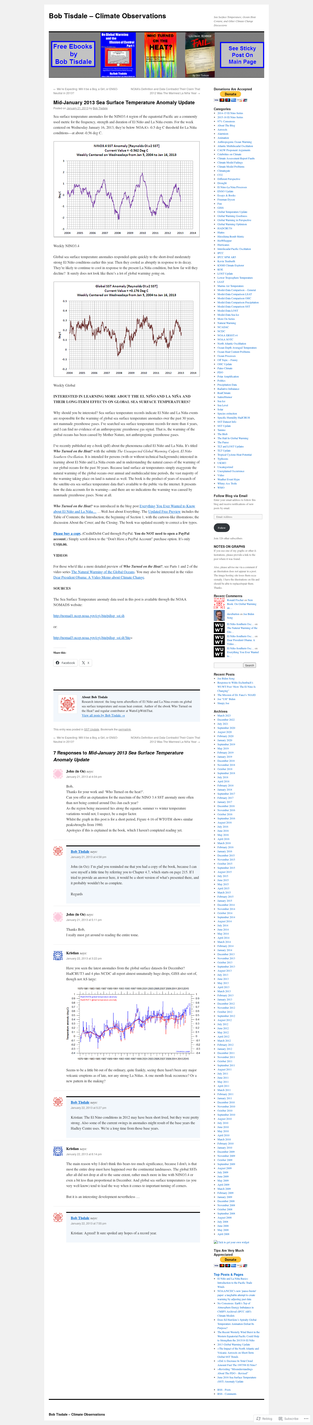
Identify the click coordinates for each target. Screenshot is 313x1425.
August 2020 (224, 732)
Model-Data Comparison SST (233, 306)
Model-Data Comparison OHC (234, 298)
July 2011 (222, 1073)
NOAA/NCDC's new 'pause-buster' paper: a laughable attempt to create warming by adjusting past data (236, 1295)
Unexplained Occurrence (230, 471)
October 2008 (224, 1209)
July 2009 (222, 1172)
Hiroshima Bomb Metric (230, 236)
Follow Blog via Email (230, 495)
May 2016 (223, 835)
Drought (222, 183)
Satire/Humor (224, 397)
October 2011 (224, 1061)
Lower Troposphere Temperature (235, 277)
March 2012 (224, 1040)
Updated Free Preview (164, 511)
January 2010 (224, 1147)
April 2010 (223, 1135)
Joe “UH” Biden (226, 699)
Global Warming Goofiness (232, 216)
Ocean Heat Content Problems (233, 351)
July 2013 (222, 974)
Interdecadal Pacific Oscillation (234, 249)
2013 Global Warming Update (233, 1344)
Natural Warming (226, 323)
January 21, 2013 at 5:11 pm (84, 920)
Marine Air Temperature (230, 286)
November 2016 (226, 810)
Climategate (223, 170)
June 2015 (223, 880)
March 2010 (224, 1139)
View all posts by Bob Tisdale (103, 715)
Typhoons (222, 458)
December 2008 (226, 1201)
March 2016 (224, 843)
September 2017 (226, 793)
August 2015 (224, 872)
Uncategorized (225, 467)
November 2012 (226, 1007)
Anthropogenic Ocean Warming (234, 142)
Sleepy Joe (223, 703)
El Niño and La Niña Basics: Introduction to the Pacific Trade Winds (234, 1283)
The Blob (222, 434)
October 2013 (224, 962)
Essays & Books (226, 195)
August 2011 (224, 1069)
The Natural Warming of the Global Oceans (103, 571)
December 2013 (226, 954)
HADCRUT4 (224, 228)
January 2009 (224, 1197)
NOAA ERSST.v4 (227, 335)
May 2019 (223, 748)
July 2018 (222, 777)
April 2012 (223, 1036)
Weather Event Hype (228, 479)
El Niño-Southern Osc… (240, 624)
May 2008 (223, 1230)
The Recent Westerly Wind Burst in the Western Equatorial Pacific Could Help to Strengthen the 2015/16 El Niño (238, 1336)
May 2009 (223, 1180)
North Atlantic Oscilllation (231, 343)
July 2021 (222, 723)
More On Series (226, 319)
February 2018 (225, 785)
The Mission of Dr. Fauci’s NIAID (236, 695)
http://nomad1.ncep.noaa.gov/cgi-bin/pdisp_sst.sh (88, 615)
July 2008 (222, 1221)
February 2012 (225, 1044)
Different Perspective (228, 179)
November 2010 (226, 1106)
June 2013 (223, 979)
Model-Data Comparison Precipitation (238, 302)
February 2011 (225, 1094)
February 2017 (225, 797)
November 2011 (226, 1057)
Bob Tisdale (100, 108)
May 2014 (223, 933)
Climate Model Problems (230, 166)
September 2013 (226, 966)
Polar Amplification (228, 376)
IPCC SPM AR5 (226, 257)
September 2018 (226, 773)
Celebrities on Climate (229, 154)
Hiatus (221, 232)
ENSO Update (225, 191)
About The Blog (226, 125)
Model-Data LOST (227, 310)
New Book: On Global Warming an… (241, 604)
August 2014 (224, 921)
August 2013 (224, 970)
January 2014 (224, 950)
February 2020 (225, 736)
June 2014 (223, 929)
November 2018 (226, 765)
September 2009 (226, 1164)
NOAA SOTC (225, 339)
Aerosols (222, 129)
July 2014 (222, 925)
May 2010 (223, 1131)
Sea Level (222, 405)
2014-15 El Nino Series (230, 113)
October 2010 (224, 1110)
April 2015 (223, 888)
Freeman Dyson (226, 199)
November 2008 (226, 1205)
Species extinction (227, 413)
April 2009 (223, 1184)
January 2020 (224, 740)
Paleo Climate (224, 368)
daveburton (233, 614)
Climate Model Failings (230, 162)
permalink (124, 729)
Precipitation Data (227, 384)
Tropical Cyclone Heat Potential (234, 454)
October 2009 (224, 1160)
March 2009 (224, 1188)
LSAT (220, 281)
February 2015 (225, 896)
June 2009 (223, 1176)
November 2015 (226, 859)
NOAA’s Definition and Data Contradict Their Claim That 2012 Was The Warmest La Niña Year (165, 91)
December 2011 (226, 1053)
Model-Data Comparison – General (236, 290)
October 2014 (224, 913)
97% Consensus (226, 121)
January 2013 (224, 999)
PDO (220, 372)
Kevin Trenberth (226, 261)
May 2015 (223, 884)
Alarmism (222, 133)
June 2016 (223, 830)
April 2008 (223, 1234)
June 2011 (223, 1077)
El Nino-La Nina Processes (232, 187)
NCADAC (223, 327)
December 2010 (226, 1102)
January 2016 (224, 851)
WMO (221, 487)
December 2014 (226, 904)
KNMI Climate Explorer (230, 265)
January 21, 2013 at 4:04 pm (84, 776)
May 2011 (223, 1081)
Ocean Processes (226, 356)
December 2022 (226, 719)
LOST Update (225, 273)
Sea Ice (221, 401)
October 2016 (224, 814)
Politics (221, 380)
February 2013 (225, 995)
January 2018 (224, 789)
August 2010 (224, 1118)
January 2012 (224, 1049)
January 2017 (224, 802)
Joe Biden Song (226, 678)
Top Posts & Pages (228, 1274)
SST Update (91, 729)
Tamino (221, 430)
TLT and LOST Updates (230, 446)
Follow (222, 527)
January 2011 (224, 1098)
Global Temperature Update (232, 212)
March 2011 (224, 1090)
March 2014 (224, 942)
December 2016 (226, 806)
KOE (220, 269)
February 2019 (225, 752)
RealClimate (224, 393)
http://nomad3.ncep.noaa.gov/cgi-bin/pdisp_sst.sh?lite (91, 637)
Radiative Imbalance (228, 388)
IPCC (220, 253)
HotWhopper (224, 240)
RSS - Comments (226, 1394)
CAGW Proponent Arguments (233, 150)
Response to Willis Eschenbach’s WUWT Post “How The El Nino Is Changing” (236, 686)
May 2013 (223, 983)
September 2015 (226, 867)
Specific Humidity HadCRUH (233, 417)
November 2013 (226, 958)
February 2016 (225, 847)
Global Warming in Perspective (234, 220)
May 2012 (223, 1032)
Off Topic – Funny (227, 360)
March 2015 (224, 892)
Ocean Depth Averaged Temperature (237, 347)
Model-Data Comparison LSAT (234, 294)
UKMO (221, 463)
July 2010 (222, 1123)
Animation (223, 137)
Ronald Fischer (235, 600)
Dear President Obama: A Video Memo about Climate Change (98, 577)
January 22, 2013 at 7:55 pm (88, 1223)
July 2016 (222, 826)
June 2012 (223, 1028)
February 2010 (225, 1143)
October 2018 (224, 769)
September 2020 (226, 728)
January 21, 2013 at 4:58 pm (88, 857)
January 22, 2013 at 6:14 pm (84, 1154)
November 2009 (226, 1156)
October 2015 (224, 863)
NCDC (221, 331)
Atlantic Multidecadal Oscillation (235, 146)
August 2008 (224, 1217)
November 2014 (226, 909)
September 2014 (226, 917)
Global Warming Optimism (232, 224)
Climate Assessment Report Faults (236, 158)
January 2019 (224, 756)
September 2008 (226, 1213)
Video (220, 475)
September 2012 (226, 1016)
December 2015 (226, 855)
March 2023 (224, 715)
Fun (219, 203)
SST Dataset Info (226, 421)
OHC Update (224, 364)
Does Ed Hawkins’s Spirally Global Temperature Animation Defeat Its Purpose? (236, 1324)
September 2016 (226, 818)
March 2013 (224, 991)
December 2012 (226, 1003)
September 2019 (226, 744)
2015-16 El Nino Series (230, 117)
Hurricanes (223, 244)
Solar (220, 409)
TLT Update (224, 450)
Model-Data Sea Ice (228, 314)
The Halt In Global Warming (232, 438)
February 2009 (225, 1193)
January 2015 (224, 900)
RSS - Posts (224, 1389)
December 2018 (226, 760)
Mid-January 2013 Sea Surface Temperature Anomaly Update (124, 102)
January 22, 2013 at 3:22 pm (84, 958)
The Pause (223, 442)
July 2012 (222, 1024)
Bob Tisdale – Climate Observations (107, 15)
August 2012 (224, 1020)
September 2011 (226, 1065)
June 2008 (223, 1225)
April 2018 (223, 781)
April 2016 (223, 839)
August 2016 (224, 822)
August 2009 (224, 1168)
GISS (220, 207)
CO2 (220, 174)
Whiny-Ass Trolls (227, 483)
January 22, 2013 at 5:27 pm (88, 1108)
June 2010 (223, 1127)
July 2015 (222, 876)
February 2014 (225, 946)
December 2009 (226, 1151)
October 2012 (224, 1011)
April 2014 (223, 937)
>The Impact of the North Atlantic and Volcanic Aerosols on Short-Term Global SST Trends (238, 1352)
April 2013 (223, 987)
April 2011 (223, 1086)
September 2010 (226, 1114)
